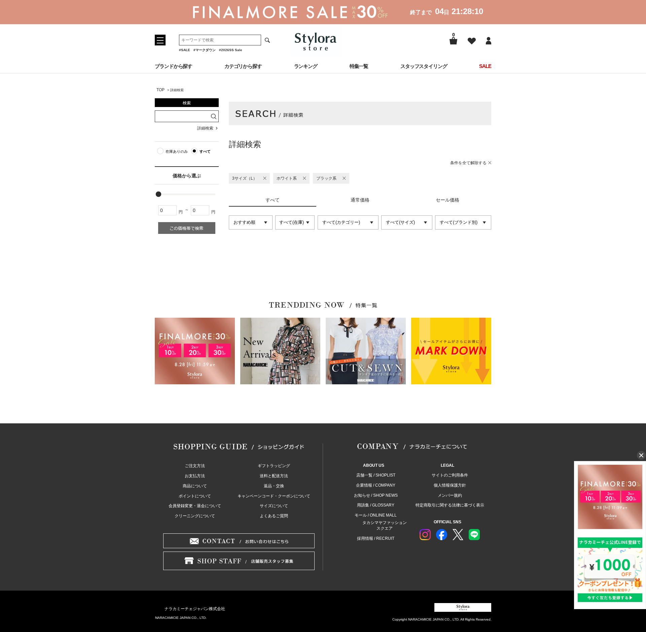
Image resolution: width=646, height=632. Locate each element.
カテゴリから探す (243, 66)
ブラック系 (326, 178)
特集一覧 (359, 66)
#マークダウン (204, 50)
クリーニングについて (195, 516)
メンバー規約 (450, 495)
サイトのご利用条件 (450, 475)
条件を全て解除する (468, 163)
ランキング (306, 66)
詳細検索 (205, 128)
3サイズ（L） (244, 178)
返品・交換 (274, 486)
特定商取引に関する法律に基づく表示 (450, 505)
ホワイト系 (287, 178)
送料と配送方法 (274, 475)
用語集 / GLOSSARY (375, 505)
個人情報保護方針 (450, 485)
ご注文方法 (195, 465)
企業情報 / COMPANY (375, 485)
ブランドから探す (173, 66)
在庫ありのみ (177, 151)
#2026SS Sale (230, 50)
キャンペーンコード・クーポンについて (274, 496)
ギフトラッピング (274, 465)
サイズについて (274, 505)
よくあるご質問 (274, 516)
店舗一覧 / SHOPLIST (375, 475)
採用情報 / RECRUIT (375, 538)
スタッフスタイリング (423, 66)
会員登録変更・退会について (195, 505)
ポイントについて (195, 496)
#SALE (184, 50)
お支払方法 (195, 475)
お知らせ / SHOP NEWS (376, 495)
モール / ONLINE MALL (376, 515)
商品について (195, 486)
